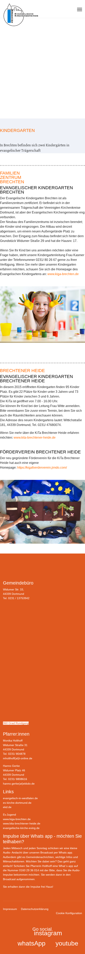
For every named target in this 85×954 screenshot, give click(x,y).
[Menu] (79, 9)
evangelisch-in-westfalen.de (20, 798)
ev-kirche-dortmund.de (17, 802)
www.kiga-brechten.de (63, 274)
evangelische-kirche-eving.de (21, 828)
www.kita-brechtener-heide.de (35, 437)
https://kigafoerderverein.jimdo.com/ (42, 467)
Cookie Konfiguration (69, 913)
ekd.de (7, 807)
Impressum (10, 909)
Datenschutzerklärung (34, 909)
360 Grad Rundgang (16, 723)
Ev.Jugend (9, 814)
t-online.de (25, 758)
